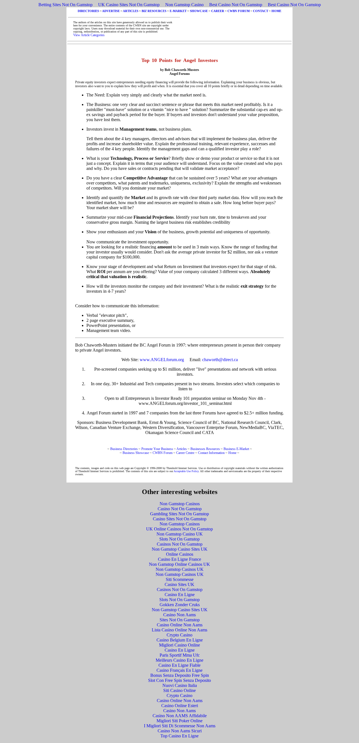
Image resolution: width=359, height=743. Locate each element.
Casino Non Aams (179, 614)
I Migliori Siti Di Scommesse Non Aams (179, 725)
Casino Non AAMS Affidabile (180, 715)
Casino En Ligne (180, 594)
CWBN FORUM (238, 11)
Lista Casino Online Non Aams (179, 629)
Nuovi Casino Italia (179, 685)
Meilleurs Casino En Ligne (179, 660)
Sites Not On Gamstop (180, 619)
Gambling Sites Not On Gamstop (179, 513)
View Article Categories (89, 35)
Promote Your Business (157, 449)
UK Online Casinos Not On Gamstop (179, 529)
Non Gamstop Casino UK (180, 534)
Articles (181, 449)
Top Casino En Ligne (179, 735)
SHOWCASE (199, 11)
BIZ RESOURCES (154, 11)
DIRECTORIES (88, 11)
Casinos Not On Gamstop (179, 544)
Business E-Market (236, 449)
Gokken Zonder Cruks (180, 604)
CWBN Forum (162, 453)
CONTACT (260, 11)
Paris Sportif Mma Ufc (180, 655)
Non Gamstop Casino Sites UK (180, 549)
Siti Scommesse (180, 579)
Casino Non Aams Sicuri (180, 730)
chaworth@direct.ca (220, 359)
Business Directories (124, 449)
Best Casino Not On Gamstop (235, 4)
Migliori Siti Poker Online (179, 720)
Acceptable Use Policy (186, 471)
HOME (276, 11)
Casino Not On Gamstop (180, 508)
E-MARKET (178, 11)
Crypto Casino (179, 635)
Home (232, 453)
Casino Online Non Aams (179, 624)
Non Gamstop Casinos (180, 503)
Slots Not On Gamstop (179, 539)
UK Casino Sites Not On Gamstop (129, 4)
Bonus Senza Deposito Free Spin (179, 675)
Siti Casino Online (179, 690)
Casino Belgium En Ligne (180, 640)
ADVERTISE (111, 11)
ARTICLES (130, 11)
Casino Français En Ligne (179, 670)
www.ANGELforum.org (162, 359)
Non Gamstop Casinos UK (180, 569)
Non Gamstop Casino (184, 4)
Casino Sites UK (179, 584)
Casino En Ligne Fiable (179, 665)
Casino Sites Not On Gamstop (179, 518)
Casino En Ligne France (179, 559)
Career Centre (185, 453)
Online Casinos (179, 554)
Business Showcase (136, 453)
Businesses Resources (205, 449)
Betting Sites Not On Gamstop (65, 4)
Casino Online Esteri (179, 705)
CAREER (217, 11)
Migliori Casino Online (179, 645)
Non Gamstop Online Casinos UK (179, 564)
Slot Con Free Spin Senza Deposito (179, 680)
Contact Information (211, 453)
